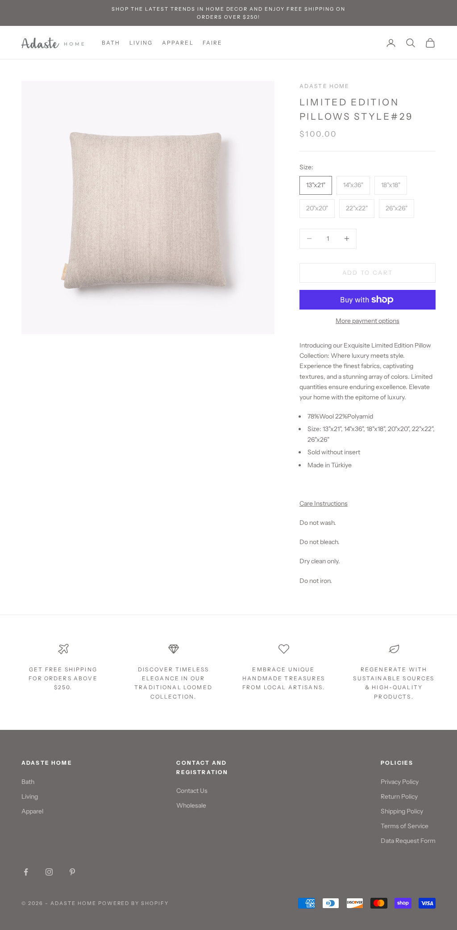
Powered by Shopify (133, 903)
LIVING (141, 42)
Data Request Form (408, 841)
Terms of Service (404, 826)
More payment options (367, 321)
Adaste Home (324, 86)
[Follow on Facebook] (25, 871)
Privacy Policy (400, 782)
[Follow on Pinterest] (72, 871)
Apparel (178, 42)
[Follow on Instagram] (49, 871)
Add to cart (367, 272)
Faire (213, 42)
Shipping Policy (402, 811)
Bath (111, 42)
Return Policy (399, 796)
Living (29, 796)
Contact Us (192, 791)
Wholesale (191, 805)
